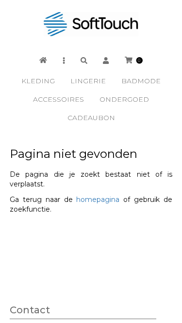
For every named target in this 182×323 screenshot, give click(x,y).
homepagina (97, 199)
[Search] (84, 60)
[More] (64, 60)
